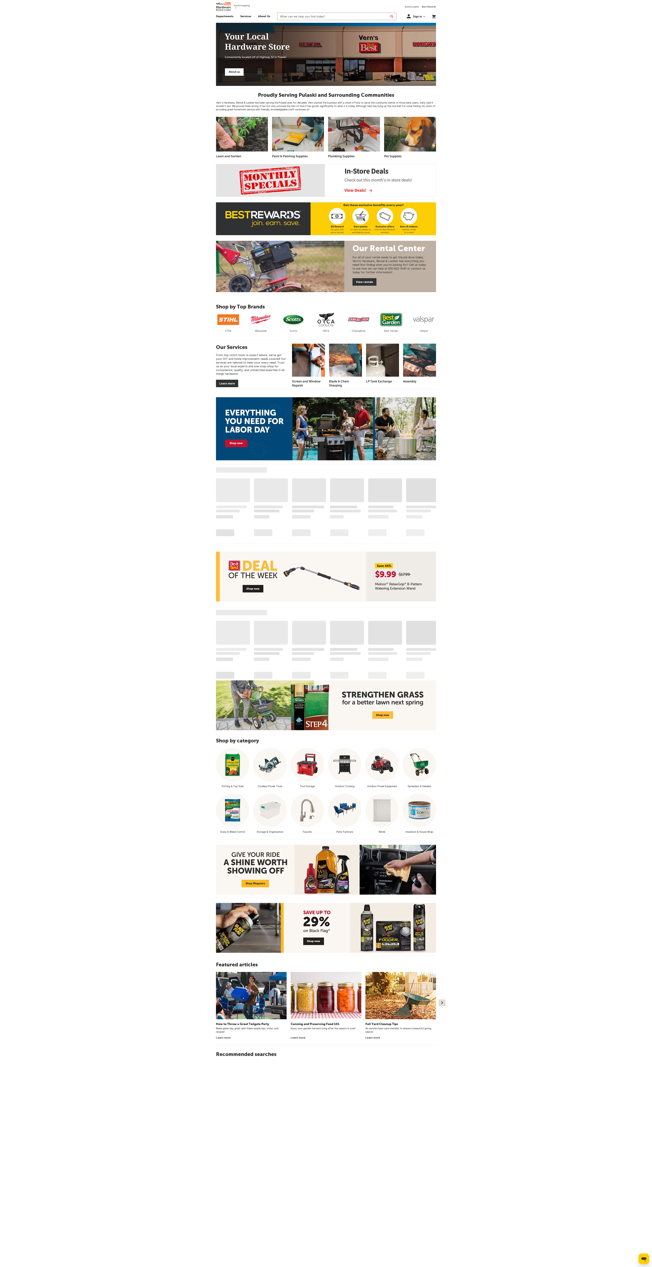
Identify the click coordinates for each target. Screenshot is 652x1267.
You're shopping (242, 5)
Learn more (227, 383)
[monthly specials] (326, 180)
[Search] (391, 16)
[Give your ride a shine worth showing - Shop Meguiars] (326, 870)
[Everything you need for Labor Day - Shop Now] (326, 428)
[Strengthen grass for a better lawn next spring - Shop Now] (326, 705)
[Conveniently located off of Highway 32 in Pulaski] (326, 54)
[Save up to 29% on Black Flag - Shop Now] (326, 928)
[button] (245, 16)
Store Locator (412, 6)
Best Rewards (429, 6)
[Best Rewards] (326, 218)
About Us (264, 16)
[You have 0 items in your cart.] (434, 16)
